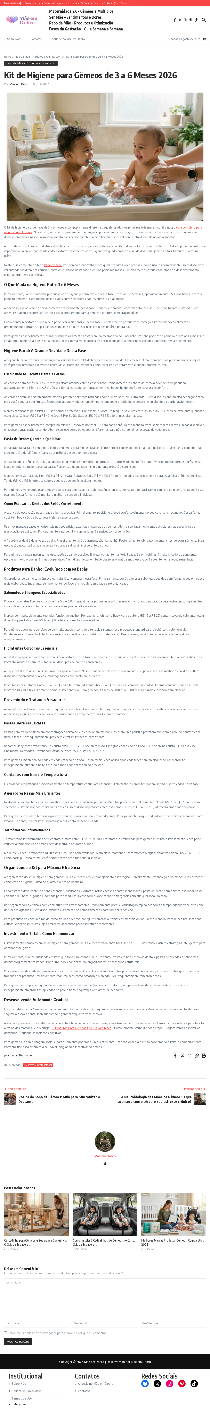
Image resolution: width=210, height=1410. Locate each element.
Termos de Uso (22, 1398)
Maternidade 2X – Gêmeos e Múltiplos (81, 11)
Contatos (36, 39)
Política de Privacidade (27, 1391)
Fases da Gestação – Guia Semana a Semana (86, 28)
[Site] (105, 1163)
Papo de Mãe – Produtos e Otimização (81, 22)
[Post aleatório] (204, 39)
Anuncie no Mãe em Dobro (68, 39)
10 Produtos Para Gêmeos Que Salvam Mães (81, 1028)
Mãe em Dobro (20, 84)
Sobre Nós (13, 39)
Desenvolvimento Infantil (38, 1064)
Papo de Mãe (53, 265)
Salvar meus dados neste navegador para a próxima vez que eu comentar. (57, 1333)
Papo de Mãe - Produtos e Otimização (37, 56)
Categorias (19, 1404)
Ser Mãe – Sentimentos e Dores (75, 17)
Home (7, 56)
